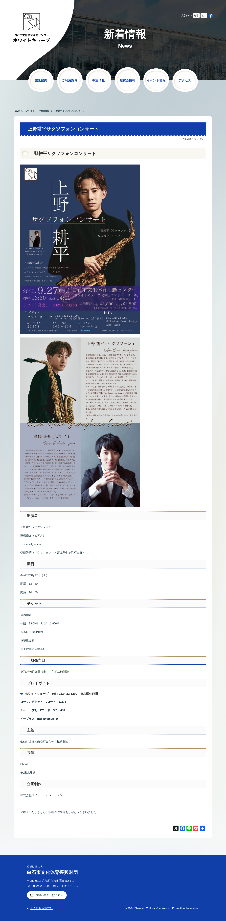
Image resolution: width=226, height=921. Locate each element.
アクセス (185, 80)
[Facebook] (182, 829)
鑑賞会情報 (127, 80)
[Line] (189, 829)
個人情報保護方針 (41, 908)
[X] (176, 829)
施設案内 (41, 80)
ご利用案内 (70, 80)
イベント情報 (156, 80)
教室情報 (98, 80)
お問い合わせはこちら (49, 895)
